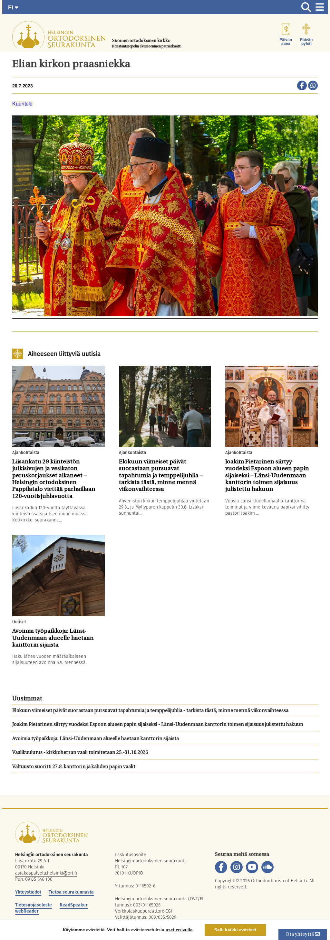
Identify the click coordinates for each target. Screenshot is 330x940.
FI (11, 7)
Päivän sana (285, 41)
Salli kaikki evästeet (235, 930)
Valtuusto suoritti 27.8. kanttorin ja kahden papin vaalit (73, 767)
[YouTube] (252, 867)
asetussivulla (179, 930)
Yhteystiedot (28, 892)
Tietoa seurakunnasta (71, 892)
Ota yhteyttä (300, 934)
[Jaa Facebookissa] (302, 86)
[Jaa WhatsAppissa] (313, 86)
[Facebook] (221, 867)
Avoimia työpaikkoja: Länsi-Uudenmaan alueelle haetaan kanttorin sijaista (95, 739)
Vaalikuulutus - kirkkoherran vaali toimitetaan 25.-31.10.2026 (80, 752)
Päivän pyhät (306, 41)
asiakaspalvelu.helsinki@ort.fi (46, 873)
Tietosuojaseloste (33, 905)
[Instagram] (236, 867)
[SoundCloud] (267, 867)
